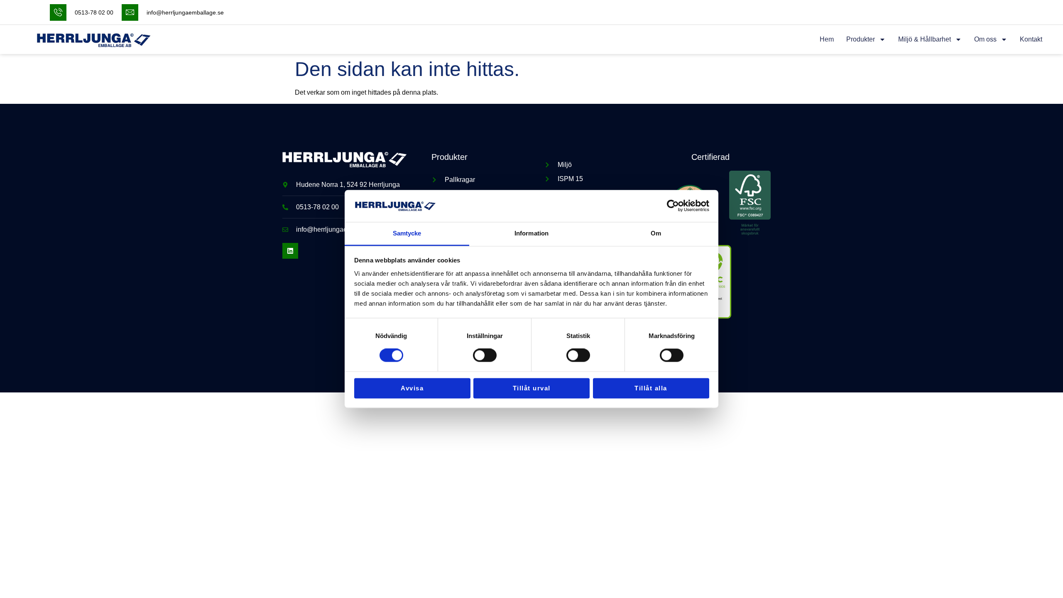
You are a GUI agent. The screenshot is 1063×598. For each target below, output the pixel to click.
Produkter (860, 39)
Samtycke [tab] (407, 233)
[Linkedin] (290, 251)
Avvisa (412, 388)
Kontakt (1031, 39)
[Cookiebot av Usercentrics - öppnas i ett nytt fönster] (673, 206)
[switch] (485, 355)
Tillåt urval (532, 388)
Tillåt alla (650, 388)
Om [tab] (656, 233)
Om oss (985, 39)
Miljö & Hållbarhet (924, 39)
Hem (827, 39)
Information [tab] (531, 233)
